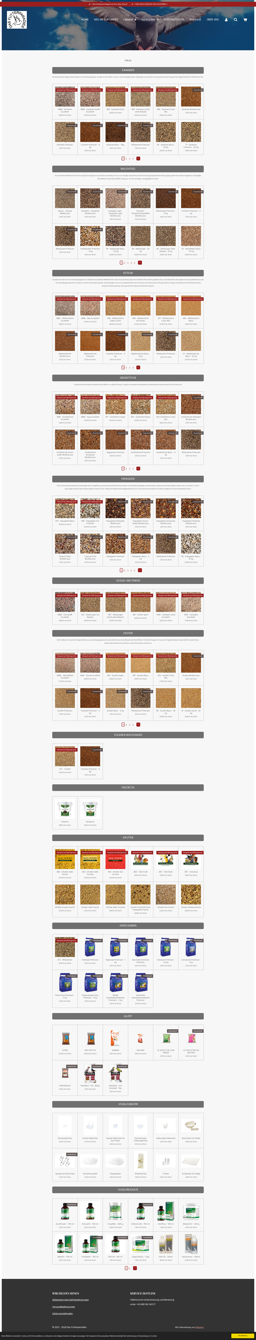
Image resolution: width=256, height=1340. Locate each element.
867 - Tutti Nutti (166, 872)
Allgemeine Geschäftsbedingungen (70, 1300)
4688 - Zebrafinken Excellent (65, 676)
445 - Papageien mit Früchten (90, 522)
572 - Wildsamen (65, 960)
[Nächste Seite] (138, 159)
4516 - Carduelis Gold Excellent (166, 616)
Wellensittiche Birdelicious (65, 355)
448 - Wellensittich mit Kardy (140, 319)
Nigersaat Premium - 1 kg (115, 961)
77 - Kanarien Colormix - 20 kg (191, 146)
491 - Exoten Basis (140, 675)
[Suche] (235, 19)
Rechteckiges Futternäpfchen (140, 1139)
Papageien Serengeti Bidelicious (115, 522)
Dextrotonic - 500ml (191, 1257)
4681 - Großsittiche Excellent (65, 418)
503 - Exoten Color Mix (166, 676)
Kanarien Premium (65, 145)
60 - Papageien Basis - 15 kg (191, 557)
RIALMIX (140, 1050)
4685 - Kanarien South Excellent (90, 110)
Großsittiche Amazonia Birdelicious (90, 455)
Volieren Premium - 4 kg (90, 146)
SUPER (65, 1050)
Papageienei (115, 1174)
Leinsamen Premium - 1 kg (191, 961)
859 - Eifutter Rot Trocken (115, 873)
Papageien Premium (115, 556)
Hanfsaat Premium (90, 960)
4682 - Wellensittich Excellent (65, 319)
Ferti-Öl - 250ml (166, 1257)
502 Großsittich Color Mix (165, 418)
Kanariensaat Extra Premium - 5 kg (90, 996)
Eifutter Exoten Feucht (65, 907)
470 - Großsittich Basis (140, 417)
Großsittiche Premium (140, 452)
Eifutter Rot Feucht (166, 907)
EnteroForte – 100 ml (140, 1224)
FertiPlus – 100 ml (166, 1224)
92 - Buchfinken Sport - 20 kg (191, 250)
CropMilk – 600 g (115, 1224)
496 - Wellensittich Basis (191, 319)
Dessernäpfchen (65, 1138)
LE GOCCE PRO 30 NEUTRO (191, 1051)
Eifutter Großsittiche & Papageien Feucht (140, 908)
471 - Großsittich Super (115, 417)
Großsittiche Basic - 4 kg (165, 453)
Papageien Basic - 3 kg (140, 557)
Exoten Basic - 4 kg (115, 711)
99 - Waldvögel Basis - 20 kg (115, 250)
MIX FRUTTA (90, 1050)
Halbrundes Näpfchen (165, 1138)
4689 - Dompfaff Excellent (65, 616)
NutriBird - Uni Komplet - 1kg (115, 1087)
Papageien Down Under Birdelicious (140, 522)
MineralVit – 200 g (191, 1224)
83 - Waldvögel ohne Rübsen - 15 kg (166, 250)
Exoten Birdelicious (191, 675)
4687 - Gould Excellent (90, 675)
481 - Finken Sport (140, 615)
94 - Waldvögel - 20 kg (140, 250)
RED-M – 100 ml (115, 1257)
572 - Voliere (65, 769)
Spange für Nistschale (65, 1174)
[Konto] (226, 19)
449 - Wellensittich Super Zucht (115, 319)
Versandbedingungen (63, 1307)
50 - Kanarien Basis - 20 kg (166, 146)
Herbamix (90, 822)
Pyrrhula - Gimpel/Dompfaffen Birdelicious (141, 213)
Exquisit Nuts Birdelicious (65, 557)
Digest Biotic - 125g (140, 1257)
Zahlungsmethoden (62, 1314)
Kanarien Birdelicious (191, 109)
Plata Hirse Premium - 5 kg (65, 996)
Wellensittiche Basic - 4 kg (140, 355)
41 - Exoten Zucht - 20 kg (191, 712)
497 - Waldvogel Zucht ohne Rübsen (115, 616)
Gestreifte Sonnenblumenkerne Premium (141, 998)
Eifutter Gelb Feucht (90, 907)
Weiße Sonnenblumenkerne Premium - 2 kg (115, 998)
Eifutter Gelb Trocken (115, 907)
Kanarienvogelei (90, 1174)
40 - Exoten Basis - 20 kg (165, 712)
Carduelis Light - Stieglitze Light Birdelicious (115, 213)
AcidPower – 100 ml (65, 1224)
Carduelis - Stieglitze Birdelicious (90, 212)
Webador (199, 1327)
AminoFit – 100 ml (90, 1224)
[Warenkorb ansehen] (245, 19)
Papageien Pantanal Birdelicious (191, 522)
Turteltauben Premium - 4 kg (90, 250)
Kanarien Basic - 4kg (115, 145)
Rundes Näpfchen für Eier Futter (115, 1139)
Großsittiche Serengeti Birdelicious (191, 418)
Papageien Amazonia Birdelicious (165, 522)
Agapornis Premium (115, 452)
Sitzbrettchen (140, 1174)
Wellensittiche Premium (90, 355)
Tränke (166, 1174)
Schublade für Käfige (191, 1174)
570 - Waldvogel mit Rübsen (90, 616)
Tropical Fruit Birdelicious (90, 557)
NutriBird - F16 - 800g (90, 1086)
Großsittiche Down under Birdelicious (65, 453)
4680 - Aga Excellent (90, 417)
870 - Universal (191, 872)
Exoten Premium (65, 711)
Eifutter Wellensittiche (191, 907)
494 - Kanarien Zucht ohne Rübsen (140, 110)
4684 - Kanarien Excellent (65, 110)
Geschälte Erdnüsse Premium (140, 961)
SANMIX (115, 1050)
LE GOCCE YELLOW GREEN (165, 1051)
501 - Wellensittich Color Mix (166, 319)
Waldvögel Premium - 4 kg (166, 212)
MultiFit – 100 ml (64, 1257)
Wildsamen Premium (140, 145)
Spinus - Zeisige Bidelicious (65, 212)
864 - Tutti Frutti (141, 872)
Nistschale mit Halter (191, 1138)
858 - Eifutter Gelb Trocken (90, 873)
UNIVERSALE (65, 1086)
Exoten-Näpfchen (90, 1138)
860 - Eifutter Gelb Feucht (65, 873)
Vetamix (65, 822)
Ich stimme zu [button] (242, 1336)
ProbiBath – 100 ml (90, 1257)
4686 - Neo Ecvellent (90, 318)
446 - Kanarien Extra (115, 109)
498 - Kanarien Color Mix (166, 110)
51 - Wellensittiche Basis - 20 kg (191, 355)
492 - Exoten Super (115, 675)
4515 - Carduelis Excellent (191, 616)
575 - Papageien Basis (65, 521)
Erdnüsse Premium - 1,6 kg (166, 961)
